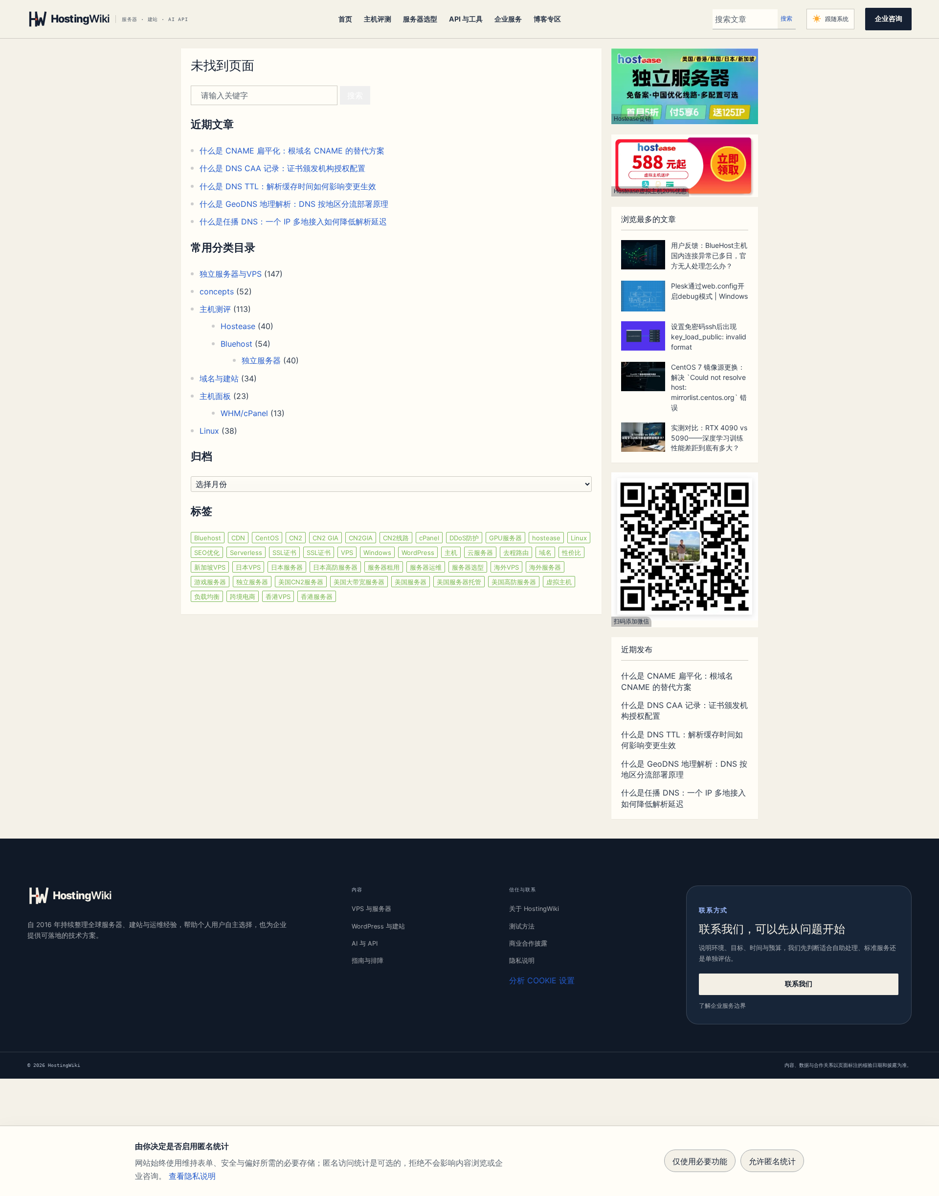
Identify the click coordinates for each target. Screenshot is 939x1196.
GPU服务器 (505, 538)
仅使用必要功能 (699, 1161)
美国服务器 (410, 582)
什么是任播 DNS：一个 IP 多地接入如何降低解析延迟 (293, 221)
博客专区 (547, 19)
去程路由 (516, 552)
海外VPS (506, 567)
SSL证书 (284, 552)
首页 (345, 19)
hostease (546, 538)
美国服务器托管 (459, 582)
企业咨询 (888, 18)
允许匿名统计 (772, 1161)
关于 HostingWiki (534, 908)
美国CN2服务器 (300, 582)
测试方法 (522, 926)
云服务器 (480, 552)
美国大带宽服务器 (359, 582)
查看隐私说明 (192, 1176)
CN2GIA (361, 538)
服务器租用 (384, 567)
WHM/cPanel (244, 413)
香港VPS (278, 596)
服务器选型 (420, 19)
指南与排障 (367, 960)
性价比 (571, 552)
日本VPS (248, 567)
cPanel (429, 538)
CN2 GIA (325, 538)
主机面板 (215, 396)
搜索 (786, 18)
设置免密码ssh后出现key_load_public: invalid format (708, 336)
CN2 (295, 538)
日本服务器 (287, 567)
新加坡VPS (209, 567)
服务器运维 (426, 567)
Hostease (238, 326)
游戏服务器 (210, 582)
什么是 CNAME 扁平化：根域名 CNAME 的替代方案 (292, 150)
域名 (545, 552)
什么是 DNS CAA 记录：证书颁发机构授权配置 (282, 168)
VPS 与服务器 (371, 908)
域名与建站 (219, 378)
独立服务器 (261, 360)
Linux (209, 431)
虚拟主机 (559, 582)
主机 (451, 552)
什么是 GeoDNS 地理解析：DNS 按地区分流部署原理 (294, 204)
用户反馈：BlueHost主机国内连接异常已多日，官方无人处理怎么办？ (709, 255)
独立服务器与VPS (231, 274)
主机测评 (215, 309)
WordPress (418, 552)
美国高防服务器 (514, 582)
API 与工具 (466, 19)
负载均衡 (207, 596)
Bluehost (236, 344)
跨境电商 (242, 596)
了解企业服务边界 (722, 1005)
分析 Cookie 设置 (542, 980)
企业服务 (508, 19)
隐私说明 (522, 960)
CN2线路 (396, 538)
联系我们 (798, 984)
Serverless (246, 552)
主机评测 (377, 19)
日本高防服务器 (335, 567)
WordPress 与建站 (378, 926)
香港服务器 (317, 596)
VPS (347, 552)
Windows (377, 552)
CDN (238, 538)
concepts (217, 291)
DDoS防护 (464, 538)
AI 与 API (365, 943)
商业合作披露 (528, 943)
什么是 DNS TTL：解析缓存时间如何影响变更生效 (288, 186)
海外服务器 (545, 567)
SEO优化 (207, 552)
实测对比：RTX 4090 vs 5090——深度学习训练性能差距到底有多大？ (709, 437)
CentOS (267, 538)
